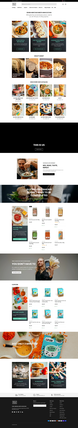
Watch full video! (39, 149)
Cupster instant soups (32, 98)
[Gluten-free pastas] (18, 109)
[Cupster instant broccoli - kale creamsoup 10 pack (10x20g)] (34, 292)
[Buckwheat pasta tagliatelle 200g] (47, 211)
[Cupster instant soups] (32, 90)
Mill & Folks (15, 424)
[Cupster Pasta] (46, 90)
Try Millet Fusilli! (20, 48)
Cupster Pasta (46, 98)
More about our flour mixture (48, 174)
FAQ (52, 7)
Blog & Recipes (47, 7)
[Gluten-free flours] (46, 109)
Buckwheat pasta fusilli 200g (34, 219)
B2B (55, 7)
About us (61, 406)
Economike (32, 117)
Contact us (61, 404)
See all (20, 239)
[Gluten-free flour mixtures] (18, 90)
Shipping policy (62, 414)
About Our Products (33, 7)
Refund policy (62, 412)
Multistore (19, 7)
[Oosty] (60, 90)
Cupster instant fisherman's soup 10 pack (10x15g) (47, 323)
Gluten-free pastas (18, 117)
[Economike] (32, 109)
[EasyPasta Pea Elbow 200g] (60, 234)
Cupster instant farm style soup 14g (34, 323)
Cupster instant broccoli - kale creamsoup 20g (47, 301)
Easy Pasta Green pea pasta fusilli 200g (34, 243)
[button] (64, 1)
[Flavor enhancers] (60, 109)
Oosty (60, 98)
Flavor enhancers (60, 117)
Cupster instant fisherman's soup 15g (59, 323)
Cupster (25, 7)
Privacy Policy (62, 408)
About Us (40, 7)
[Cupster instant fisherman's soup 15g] (60, 314)
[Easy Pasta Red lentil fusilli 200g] (47, 234)
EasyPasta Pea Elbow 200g (59, 242)
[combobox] (39, 4)
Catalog (13, 7)
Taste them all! (57, 48)
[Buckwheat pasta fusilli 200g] (34, 211)
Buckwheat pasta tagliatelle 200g (47, 220)
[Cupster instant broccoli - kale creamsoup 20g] (47, 292)
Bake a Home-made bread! (39, 48)
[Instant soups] (20, 298)
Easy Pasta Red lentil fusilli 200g (47, 243)
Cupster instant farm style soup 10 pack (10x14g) (60, 301)
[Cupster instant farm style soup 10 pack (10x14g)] (60, 292)
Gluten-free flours (46, 117)
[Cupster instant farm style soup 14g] (34, 314)
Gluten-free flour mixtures (18, 98)
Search (61, 402)
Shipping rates (62, 415)
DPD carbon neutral (63, 417)
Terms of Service (62, 410)
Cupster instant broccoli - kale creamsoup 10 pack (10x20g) (34, 301)
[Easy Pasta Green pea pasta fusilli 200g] (34, 234)
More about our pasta (16, 272)
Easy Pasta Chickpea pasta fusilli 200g (59, 220)
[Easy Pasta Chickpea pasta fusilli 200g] (60, 211)
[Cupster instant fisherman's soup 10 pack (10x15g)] (47, 314)
